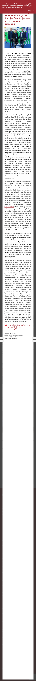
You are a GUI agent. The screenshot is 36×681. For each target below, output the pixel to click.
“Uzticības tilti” (9, 207)
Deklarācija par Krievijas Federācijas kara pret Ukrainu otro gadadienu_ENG (19, 327)
